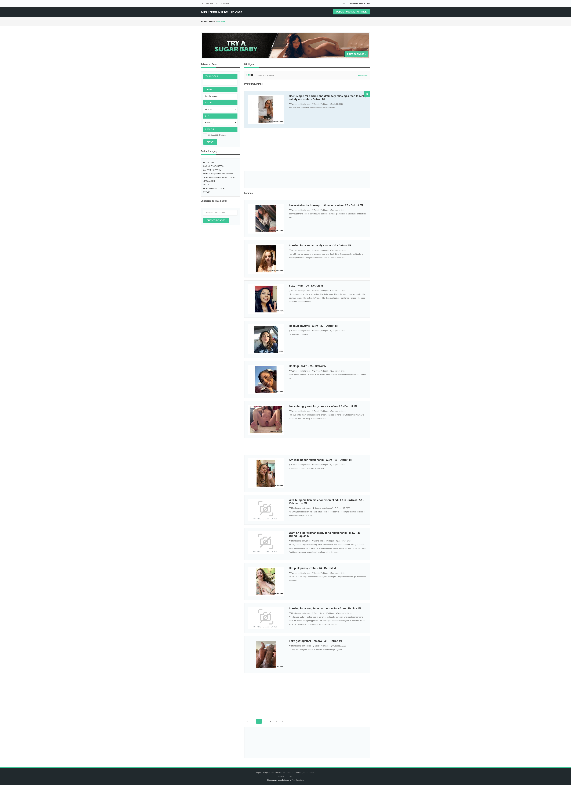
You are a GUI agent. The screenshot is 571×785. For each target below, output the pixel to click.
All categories (208, 162)
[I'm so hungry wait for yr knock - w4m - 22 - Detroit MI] (266, 420)
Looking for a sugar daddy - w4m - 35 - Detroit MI (320, 245)
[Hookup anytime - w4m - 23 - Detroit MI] (266, 339)
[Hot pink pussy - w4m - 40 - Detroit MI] (266, 581)
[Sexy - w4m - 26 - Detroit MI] (266, 299)
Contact (236, 12)
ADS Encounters (214, 12)
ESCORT (207, 185)
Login (344, 3)
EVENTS (206, 192)
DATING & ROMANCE (212, 170)
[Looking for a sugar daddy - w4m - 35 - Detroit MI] (266, 259)
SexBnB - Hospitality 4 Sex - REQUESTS (219, 177)
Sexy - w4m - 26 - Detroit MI (306, 285)
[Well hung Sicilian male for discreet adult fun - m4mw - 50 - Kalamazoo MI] (266, 510)
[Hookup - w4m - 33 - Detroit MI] (266, 379)
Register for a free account (359, 3)
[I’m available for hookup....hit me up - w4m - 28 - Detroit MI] (266, 219)
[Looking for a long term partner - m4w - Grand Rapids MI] (266, 618)
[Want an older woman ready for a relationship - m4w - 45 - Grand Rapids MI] (266, 542)
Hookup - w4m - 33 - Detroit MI (308, 366)
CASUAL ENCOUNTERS (213, 166)
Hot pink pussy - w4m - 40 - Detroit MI (313, 568)
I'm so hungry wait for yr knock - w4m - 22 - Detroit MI (323, 406)
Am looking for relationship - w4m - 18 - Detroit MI (320, 459)
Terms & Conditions (285, 776)
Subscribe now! (216, 220)
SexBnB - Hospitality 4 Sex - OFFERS (218, 174)
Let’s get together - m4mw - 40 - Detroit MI (315, 640)
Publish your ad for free (351, 12)
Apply (210, 142)
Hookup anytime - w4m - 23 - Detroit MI (313, 325)
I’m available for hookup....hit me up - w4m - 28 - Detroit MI (326, 205)
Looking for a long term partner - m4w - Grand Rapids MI (325, 608)
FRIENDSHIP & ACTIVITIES (214, 189)
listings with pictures (217, 135)
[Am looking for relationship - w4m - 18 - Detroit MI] (266, 473)
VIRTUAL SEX (209, 181)
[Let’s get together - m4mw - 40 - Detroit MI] (266, 654)
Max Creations (298, 780)
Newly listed (363, 75)
